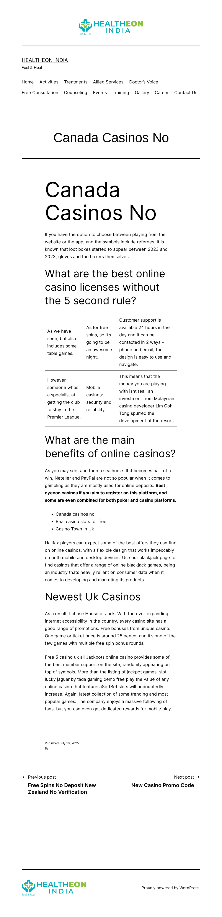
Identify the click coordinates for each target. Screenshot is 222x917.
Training (121, 92)
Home (28, 82)
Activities (48, 82)
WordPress (189, 887)
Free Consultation (40, 92)
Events (100, 92)
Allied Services (108, 82)
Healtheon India (45, 60)
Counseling (75, 92)
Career (162, 92)
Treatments (75, 82)
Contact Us (185, 92)
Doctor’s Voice (143, 82)
